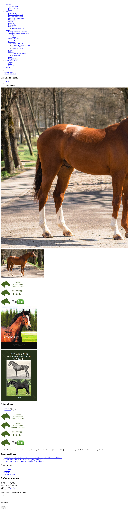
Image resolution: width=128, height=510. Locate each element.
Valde (10, 10)
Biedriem (7, 11)
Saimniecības (16, 55)
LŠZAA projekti (13, 8)
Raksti (10, 57)
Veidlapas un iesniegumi (15, 15)
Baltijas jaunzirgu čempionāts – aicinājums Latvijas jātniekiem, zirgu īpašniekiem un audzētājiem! (33, 458)
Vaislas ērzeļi (12, 42)
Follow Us (7, 410)
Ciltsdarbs (7, 30)
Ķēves (14, 37)
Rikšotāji (10, 52)
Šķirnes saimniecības (14, 38)
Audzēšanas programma (19, 53)
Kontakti (7, 67)
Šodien (10, 64)
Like (5, 408)
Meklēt (3, 508)
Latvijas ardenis (13, 59)
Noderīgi (10, 21)
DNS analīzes (12, 20)
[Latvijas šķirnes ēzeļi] (13, 429)
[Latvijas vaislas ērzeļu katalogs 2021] (19, 348)
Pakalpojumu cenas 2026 (15, 16)
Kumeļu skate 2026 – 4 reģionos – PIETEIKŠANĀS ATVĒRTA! (24, 461)
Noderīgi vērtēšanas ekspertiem (21, 45)
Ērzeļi (13, 35)
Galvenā (6, 82)
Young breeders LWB (18, 28)
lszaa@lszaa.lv (11, 489)
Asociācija (7, 5)
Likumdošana (12, 13)
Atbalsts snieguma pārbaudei (16, 18)
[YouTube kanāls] (13, 305)
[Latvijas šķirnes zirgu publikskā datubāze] (13, 288)
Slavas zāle (11, 65)
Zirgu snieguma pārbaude (15, 43)
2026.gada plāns (13, 6)
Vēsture (10, 62)
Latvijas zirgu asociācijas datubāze (10, 73)
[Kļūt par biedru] (13, 296)
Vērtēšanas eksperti (17, 48)
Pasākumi (11, 23)
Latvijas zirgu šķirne (10, 60)
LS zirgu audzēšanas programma (18, 32)
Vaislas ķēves (12, 40)
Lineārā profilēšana (17, 47)
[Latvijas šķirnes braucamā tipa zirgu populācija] (19, 400)
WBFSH (10, 26)
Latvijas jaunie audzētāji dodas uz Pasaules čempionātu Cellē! (22, 459)
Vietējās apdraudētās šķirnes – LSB (18, 33)
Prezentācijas (12, 25)
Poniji (10, 50)
